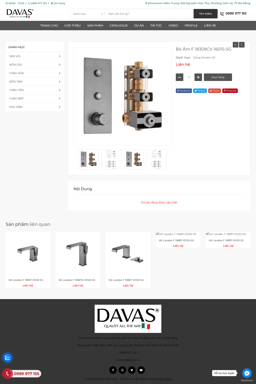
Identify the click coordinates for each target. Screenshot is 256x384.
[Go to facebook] (247, 373)
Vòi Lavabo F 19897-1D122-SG (226, 240)
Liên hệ (210, 25)
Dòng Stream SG (204, 57)
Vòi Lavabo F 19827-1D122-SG (25, 279)
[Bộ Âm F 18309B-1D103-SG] (235, 45)
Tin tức (156, 25)
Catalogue (119, 25)
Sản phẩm (95, 25)
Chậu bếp (16, 98)
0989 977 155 (38, 3)
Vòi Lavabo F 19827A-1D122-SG (76, 279)
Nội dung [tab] (82, 189)
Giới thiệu (72, 25)
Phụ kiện (15, 107)
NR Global (165, 379)
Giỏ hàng (59, 3)
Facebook (184, 90)
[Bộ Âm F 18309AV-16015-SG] (242, 45)
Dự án (139, 25)
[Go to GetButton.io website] (247, 380)
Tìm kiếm (205, 13)
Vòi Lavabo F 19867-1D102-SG (126, 279)
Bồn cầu (15, 64)
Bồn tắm (15, 81)
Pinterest (230, 90)
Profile (191, 25)
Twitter (201, 90)
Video (173, 25)
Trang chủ (49, 25)
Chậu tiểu (16, 90)
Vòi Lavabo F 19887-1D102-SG (176, 240)
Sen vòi (14, 56)
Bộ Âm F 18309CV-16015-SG (204, 49)
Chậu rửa (16, 73)
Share (216, 90)
